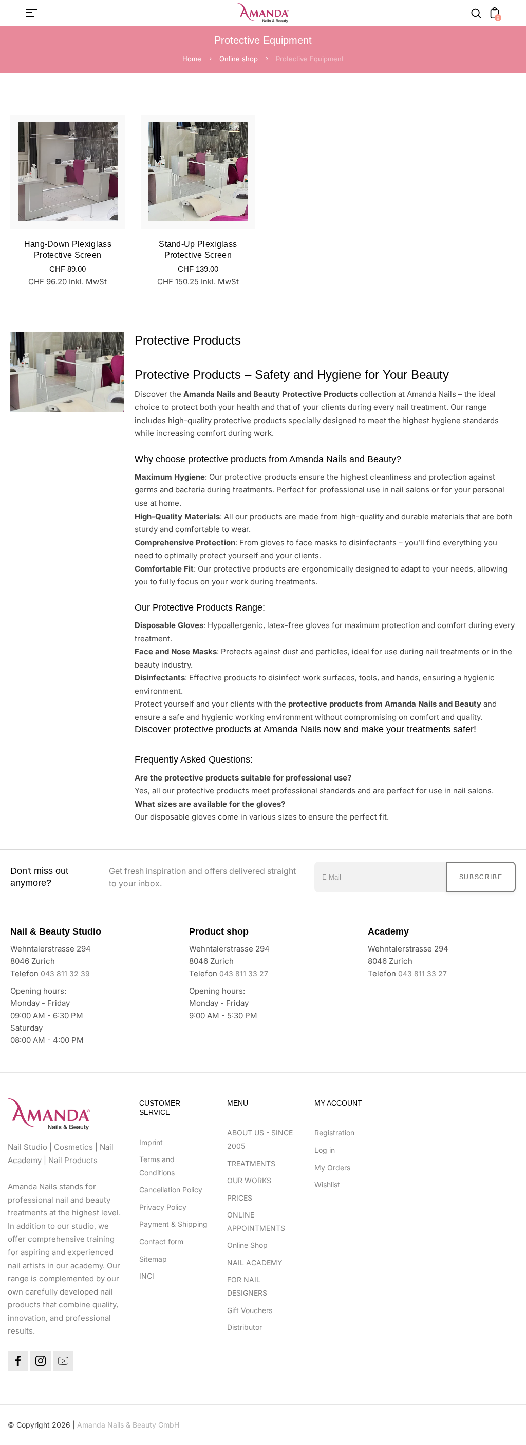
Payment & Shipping (173, 1224)
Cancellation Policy (170, 1189)
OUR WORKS (249, 1180)
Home (191, 58)
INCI (146, 1275)
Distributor (244, 1327)
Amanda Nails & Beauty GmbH (128, 1424)
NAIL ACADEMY (255, 1262)
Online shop (238, 58)
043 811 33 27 (243, 973)
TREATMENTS (251, 1163)
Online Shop (247, 1245)
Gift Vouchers (249, 1310)
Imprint (151, 1142)
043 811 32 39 (65, 973)
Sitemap (153, 1258)
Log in (324, 1150)
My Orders (332, 1167)
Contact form (161, 1241)
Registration (334, 1132)
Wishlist (327, 1184)
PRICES (239, 1197)
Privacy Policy (162, 1207)
